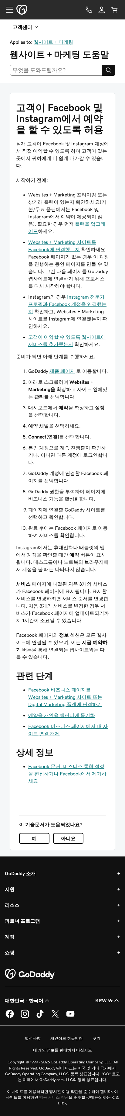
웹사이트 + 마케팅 (53, 42)
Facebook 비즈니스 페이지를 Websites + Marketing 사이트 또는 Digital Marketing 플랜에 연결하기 (65, 697)
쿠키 (96, 1038)
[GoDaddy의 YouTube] (70, 1016)
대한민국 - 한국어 (24, 1000)
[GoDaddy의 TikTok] (40, 1016)
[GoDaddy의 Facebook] (10, 1016)
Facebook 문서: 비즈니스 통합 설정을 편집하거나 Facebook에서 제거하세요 (67, 773)
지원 (10, 889)
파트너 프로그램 (22, 920)
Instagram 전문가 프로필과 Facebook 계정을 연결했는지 (67, 304)
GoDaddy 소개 (20, 873)
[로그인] (101, 10)
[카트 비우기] (114, 9)
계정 (10, 936)
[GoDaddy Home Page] (30, 974)
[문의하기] (89, 10)
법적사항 (33, 1038)
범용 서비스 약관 (54, 1097)
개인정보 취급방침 (66, 1038)
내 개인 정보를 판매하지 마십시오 (62, 1050)
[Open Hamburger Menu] (7, 9)
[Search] (108, 70)
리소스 (12, 905)
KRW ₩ (104, 1000)
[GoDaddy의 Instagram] (25, 1016)
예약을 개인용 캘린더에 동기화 (61, 715)
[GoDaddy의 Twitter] (55, 1016)
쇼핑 (10, 952)
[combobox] (55, 70)
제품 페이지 (62, 371)
